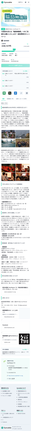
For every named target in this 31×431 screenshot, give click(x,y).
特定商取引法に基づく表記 (24, 406)
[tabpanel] (15, 224)
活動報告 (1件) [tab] (10, 98)
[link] (21, 93)
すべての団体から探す (7, 393)
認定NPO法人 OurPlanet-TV (13, 29)
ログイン (20, 2)
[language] (25, 2)
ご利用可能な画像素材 (23, 397)
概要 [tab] (3, 98)
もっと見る (25, 71)
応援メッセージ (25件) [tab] (21, 98)
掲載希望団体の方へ (22, 391)
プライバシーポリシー (23, 401)
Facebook (4, 422)
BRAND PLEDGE (21, 413)
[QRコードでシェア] (26, 93)
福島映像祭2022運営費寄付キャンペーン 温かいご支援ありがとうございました (13, 352)
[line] (4, 93)
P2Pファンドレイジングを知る (23, 394)
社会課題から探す (6, 391)
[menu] (28, 2)
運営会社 (20, 399)
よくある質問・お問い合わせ (8, 414)
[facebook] (15, 93)
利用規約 (20, 404)
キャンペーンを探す (6, 395)
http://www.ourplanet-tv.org (15, 375)
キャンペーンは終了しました (15, 65)
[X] (9, 93)
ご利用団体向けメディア (7, 417)
